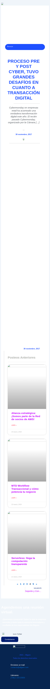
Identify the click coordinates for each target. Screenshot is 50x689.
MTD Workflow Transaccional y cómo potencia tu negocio (25, 488)
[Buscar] (42, 47)
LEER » (14, 425)
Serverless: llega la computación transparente (23, 561)
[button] (47, 3)
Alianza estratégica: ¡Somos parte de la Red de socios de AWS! (25, 416)
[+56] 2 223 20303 (18, 678)
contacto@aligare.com (20, 667)
